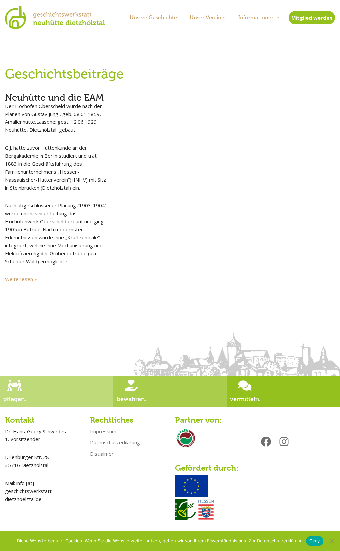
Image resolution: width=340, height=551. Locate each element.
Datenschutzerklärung (115, 442)
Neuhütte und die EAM (54, 97)
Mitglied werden (311, 17)
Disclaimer (102, 453)
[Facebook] (266, 442)
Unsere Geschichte (153, 17)
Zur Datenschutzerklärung (276, 540)
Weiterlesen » (21, 279)
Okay (314, 540)
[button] (224, 17)
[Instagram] (284, 442)
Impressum (103, 431)
